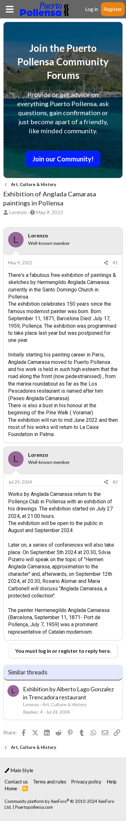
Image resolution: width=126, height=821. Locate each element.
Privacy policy (86, 781)
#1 (115, 262)
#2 (115, 482)
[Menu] (9, 9)
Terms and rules (49, 781)
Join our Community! (63, 159)
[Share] (105, 262)
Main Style (21, 770)
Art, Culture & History (64, 704)
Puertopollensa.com (34, 807)
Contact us (16, 781)
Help (112, 781)
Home (11, 788)
